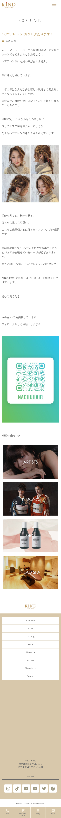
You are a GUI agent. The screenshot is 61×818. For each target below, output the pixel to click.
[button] (54, 5)
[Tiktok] (17, 788)
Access (30, 660)
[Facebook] (53, 788)
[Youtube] (26, 788)
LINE (53, 813)
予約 (38, 814)
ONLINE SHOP (22, 814)
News (29, 652)
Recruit (29, 668)
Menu (31, 644)
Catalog (30, 636)
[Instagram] (8, 788)
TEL (7, 813)
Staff (30, 628)
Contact (30, 676)
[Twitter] (44, 788)
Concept (30, 620)
